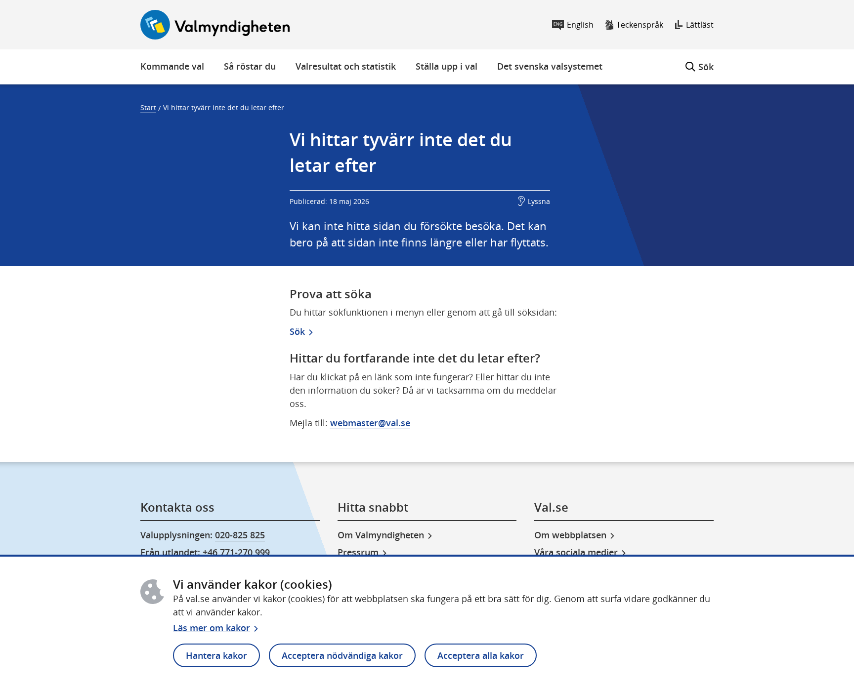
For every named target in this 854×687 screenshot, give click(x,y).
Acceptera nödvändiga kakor (342, 655)
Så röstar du (250, 66)
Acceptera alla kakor (480, 655)
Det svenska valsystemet (549, 66)
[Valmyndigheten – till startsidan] (215, 25)
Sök (699, 61)
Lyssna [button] (539, 201)
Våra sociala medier (576, 552)
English (580, 24)
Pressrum (358, 552)
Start (148, 107)
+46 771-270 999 (236, 552)
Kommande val (172, 66)
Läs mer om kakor (211, 628)
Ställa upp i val (446, 66)
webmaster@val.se (370, 423)
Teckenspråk (639, 24)
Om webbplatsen (570, 535)
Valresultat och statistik (346, 66)
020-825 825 (240, 535)
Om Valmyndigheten (381, 535)
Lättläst (700, 24)
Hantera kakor (216, 655)
